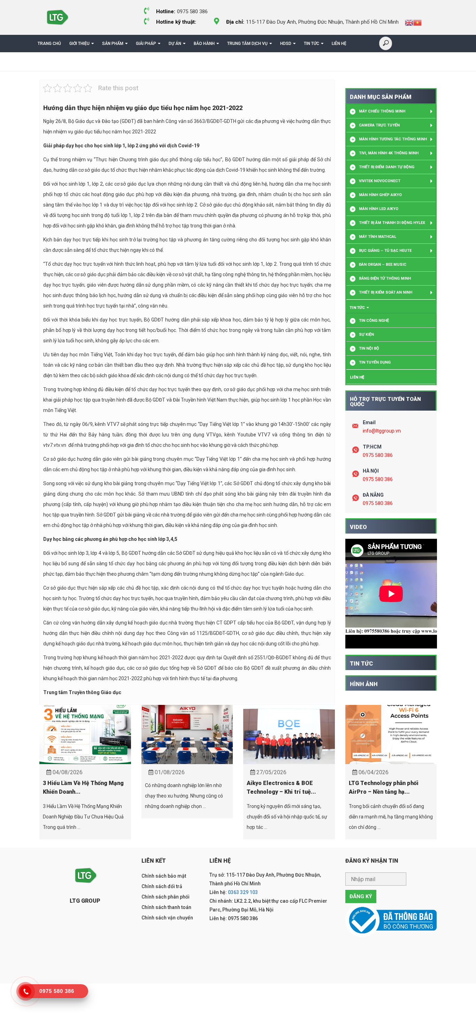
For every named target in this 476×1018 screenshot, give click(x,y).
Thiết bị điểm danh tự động (386, 167)
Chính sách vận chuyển (167, 917)
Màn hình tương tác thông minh (393, 139)
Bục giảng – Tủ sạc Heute (385, 250)
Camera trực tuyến (379, 125)
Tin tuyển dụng (375, 362)
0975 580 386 (378, 455)
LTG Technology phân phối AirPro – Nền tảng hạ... (384, 787)
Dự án (175, 43)
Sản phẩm (112, 43)
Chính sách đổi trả (161, 886)
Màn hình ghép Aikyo (380, 195)
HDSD (285, 43)
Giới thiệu (79, 43)
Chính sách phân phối (165, 897)
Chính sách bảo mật (163, 876)
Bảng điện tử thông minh (385, 278)
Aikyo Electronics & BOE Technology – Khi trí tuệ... (281, 787)
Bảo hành (204, 43)
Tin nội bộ (369, 348)
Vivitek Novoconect (379, 181)
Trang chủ (49, 43)
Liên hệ (339, 43)
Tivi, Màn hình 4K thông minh (389, 153)
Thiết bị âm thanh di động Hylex (392, 222)
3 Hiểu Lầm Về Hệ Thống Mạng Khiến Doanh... (83, 787)
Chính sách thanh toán (166, 907)
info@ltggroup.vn (382, 431)
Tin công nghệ (374, 320)
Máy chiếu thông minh (382, 111)
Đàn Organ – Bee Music (382, 264)
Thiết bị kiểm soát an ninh (385, 292)
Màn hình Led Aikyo (378, 209)
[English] (409, 22)
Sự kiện (366, 334)
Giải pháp (146, 43)
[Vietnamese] (417, 22)
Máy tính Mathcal (377, 236)
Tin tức (311, 43)
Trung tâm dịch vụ (247, 43)
